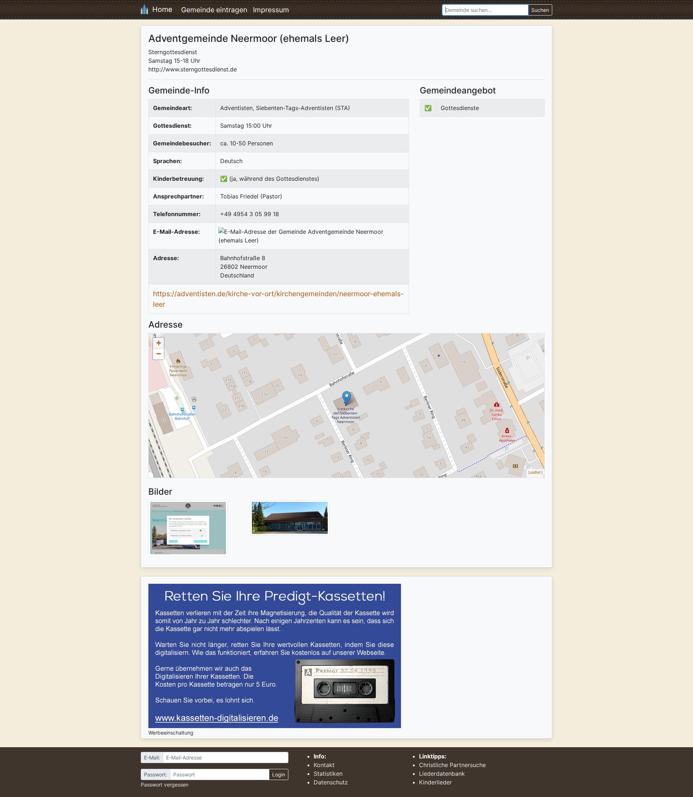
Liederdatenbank (442, 773)
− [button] (158, 353)
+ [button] (158, 342)
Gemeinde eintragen (214, 9)
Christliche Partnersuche (452, 764)
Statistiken (328, 773)
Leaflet (534, 472)
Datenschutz (331, 782)
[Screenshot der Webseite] (188, 529)
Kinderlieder (435, 782)
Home (160, 9)
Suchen (540, 10)
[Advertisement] (480, 181)
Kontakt (324, 764)
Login (278, 774)
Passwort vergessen (164, 784)
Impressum (271, 9)
